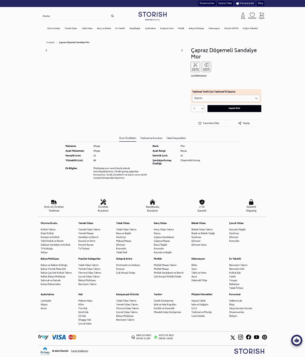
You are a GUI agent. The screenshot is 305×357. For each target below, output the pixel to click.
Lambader (46, 301)
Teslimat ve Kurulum (151, 138)
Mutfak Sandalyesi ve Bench (169, 273)
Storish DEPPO (231, 28)
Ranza (157, 234)
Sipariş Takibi (198, 301)
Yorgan (233, 281)
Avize (44, 309)
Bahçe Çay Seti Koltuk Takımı (56, 273)
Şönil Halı (83, 312)
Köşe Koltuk (47, 234)
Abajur (44, 305)
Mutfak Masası (161, 269)
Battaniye (234, 284)
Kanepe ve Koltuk (50, 237)
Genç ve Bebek (104, 28)
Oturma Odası (53, 28)
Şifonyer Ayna (199, 245)
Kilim (81, 305)
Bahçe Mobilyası (196, 28)
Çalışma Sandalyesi (164, 237)
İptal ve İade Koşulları (165, 305)
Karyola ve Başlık (163, 253)
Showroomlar (207, 3)
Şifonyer (120, 245)
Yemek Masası (86, 234)
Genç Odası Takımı (164, 230)
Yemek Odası (70, 28)
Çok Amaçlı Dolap (125, 273)
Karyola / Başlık (237, 230)
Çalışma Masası (162, 241)
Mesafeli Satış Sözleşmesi (167, 312)
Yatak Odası (87, 28)
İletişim (233, 316)
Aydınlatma (150, 28)
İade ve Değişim (199, 305)
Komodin (121, 249)
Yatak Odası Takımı (126, 230)
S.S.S (194, 309)
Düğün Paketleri (250, 28)
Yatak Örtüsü (236, 288)
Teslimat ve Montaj (201, 312)
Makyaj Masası (123, 241)
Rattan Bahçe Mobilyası (53, 277)
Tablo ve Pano (198, 273)
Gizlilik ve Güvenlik (164, 309)
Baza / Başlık (160, 245)
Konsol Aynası (86, 245)
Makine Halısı (85, 301)
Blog (260, 3)
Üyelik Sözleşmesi (163, 301)
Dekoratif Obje (199, 281)
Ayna (194, 277)
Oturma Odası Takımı (89, 273)
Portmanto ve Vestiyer (128, 265)
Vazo (194, 269)
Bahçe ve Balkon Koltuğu (54, 265)
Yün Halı (82, 309)
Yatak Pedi (121, 253)
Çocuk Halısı (85, 324)
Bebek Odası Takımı (202, 230)
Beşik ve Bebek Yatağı (203, 234)
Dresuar (120, 269)
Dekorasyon (214, 28)
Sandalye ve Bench (88, 237)
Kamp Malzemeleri (51, 284)
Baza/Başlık (135, 28)
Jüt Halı (82, 316)
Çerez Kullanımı (79, 351)
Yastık (232, 277)
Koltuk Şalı (235, 273)
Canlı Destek (198, 316)
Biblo (194, 265)
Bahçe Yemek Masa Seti (53, 269)
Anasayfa (50, 42)
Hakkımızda (235, 301)
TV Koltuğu (47, 249)
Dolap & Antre (167, 28)
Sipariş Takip (225, 3)
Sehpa (44, 253)
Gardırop (121, 237)
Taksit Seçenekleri (176, 138)
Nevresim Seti (236, 269)
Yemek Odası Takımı (89, 230)
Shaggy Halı (84, 320)
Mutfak (181, 28)
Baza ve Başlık (123, 234)
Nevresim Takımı (87, 284)
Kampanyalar (247, 3)
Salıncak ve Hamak (51, 281)
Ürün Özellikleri (127, 138)
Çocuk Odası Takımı (89, 277)
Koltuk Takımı (48, 230)
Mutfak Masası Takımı (165, 265)
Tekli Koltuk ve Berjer (52, 241)
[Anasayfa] (152, 16)
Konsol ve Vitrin (86, 241)
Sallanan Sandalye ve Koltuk (55, 245)
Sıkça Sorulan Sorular (240, 309)
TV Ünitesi (83, 249)
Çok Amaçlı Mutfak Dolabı (167, 277)
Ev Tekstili (120, 28)
